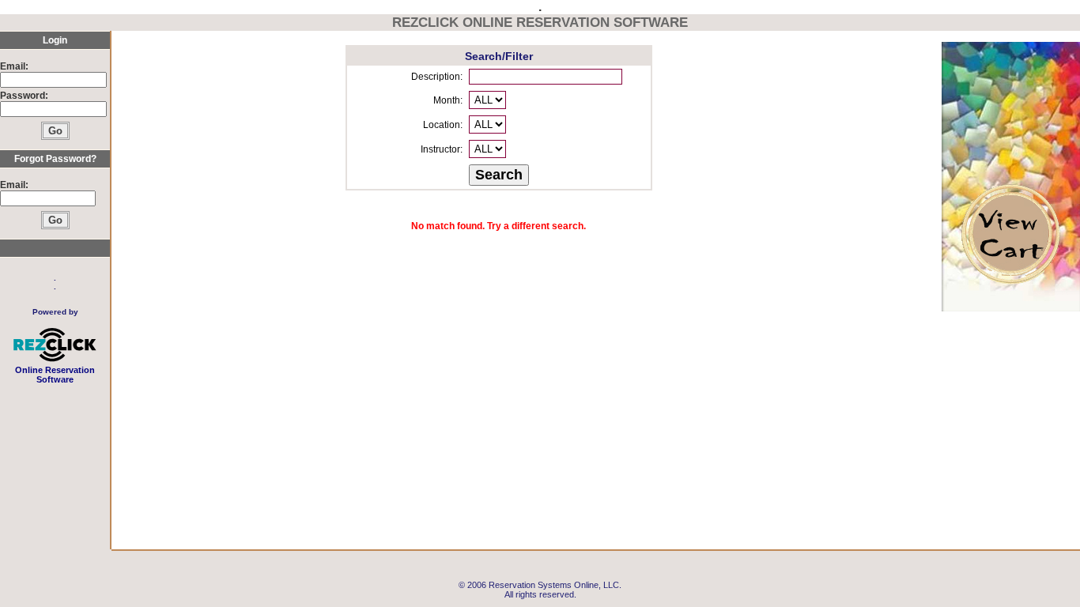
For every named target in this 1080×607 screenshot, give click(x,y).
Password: (25, 95)
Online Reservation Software (55, 374)
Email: (14, 66)
